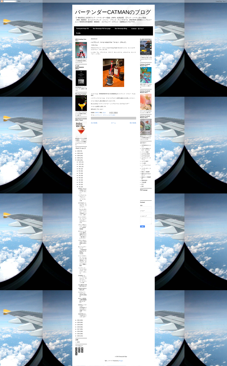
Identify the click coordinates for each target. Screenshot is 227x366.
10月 (80, 166)
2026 (78, 151)
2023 (78, 158)
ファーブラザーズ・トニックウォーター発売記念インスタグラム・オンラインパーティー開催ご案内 (82, 260)
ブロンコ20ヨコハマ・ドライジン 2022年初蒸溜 (82, 227)
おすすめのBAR (146, 154)
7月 (80, 173)
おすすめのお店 (146, 156)
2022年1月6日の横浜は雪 (82, 289)
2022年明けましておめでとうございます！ (82, 315)
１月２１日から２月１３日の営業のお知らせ (82, 242)
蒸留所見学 (144, 180)
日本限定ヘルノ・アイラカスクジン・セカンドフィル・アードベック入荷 (82, 279)
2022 (78, 160)
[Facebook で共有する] (115, 113)
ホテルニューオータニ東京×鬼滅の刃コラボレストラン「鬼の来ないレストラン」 (82, 235)
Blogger (121, 360)
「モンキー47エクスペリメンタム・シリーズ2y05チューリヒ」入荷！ (82, 212)
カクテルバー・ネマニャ (101, 115)
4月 (80, 180)
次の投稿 (94, 123)
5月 (80, 177)
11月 (80, 164)
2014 (78, 336)
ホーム (113, 123)
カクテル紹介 (111, 115)
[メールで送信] (110, 113)
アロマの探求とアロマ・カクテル (146, 149)
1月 (80, 186)
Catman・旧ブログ (137, 28)
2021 (78, 320)
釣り (143, 184)
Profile (78, 33)
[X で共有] (113, 113)
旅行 (143, 186)
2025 (78, 153)
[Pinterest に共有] (117, 113)
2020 (78, 322)
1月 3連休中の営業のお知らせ (82, 285)
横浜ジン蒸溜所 (146, 171)
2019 (78, 324)
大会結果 (144, 182)
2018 (78, 327)
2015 (78, 333)
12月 (80, 162)
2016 (78, 331)
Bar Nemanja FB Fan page (102, 28)
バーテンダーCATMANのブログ (113, 12)
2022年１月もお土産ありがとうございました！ (82, 191)
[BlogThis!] (112, 113)
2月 (80, 184)
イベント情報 (145, 152)
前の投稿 (133, 123)
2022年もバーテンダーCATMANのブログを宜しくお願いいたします (82, 308)
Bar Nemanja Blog (121, 28)
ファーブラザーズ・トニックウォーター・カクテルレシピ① (82, 219)
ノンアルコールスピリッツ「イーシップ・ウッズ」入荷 (82, 197)
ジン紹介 (144, 163)
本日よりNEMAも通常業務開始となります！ (82, 300)
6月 (80, 175)
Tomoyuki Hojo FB (82, 28)
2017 (78, 329)
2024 (78, 155)
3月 (80, 182)
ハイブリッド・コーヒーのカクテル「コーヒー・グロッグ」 (82, 270)
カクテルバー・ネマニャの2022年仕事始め (82, 294)
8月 (80, 171)
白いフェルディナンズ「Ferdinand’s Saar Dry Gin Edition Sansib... (82, 250)
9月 (80, 168)
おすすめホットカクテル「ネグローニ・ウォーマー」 (82, 205)
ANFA (78, 342)
